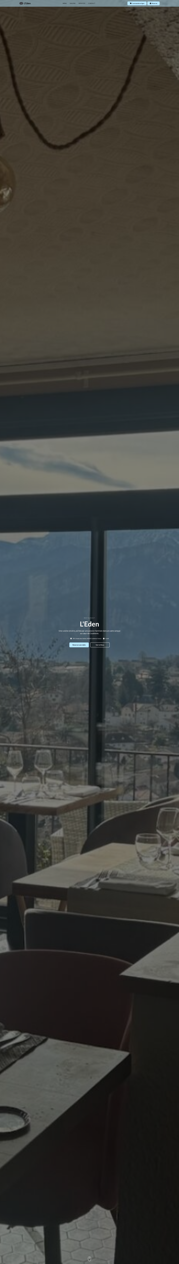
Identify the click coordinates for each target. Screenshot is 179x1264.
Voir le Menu (100, 645)
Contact (91, 3)
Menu (65, 3)
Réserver (154, 3)
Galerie (73, 3)
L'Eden (27, 3)
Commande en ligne (138, 3)
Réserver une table (79, 645)
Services (82, 3)
